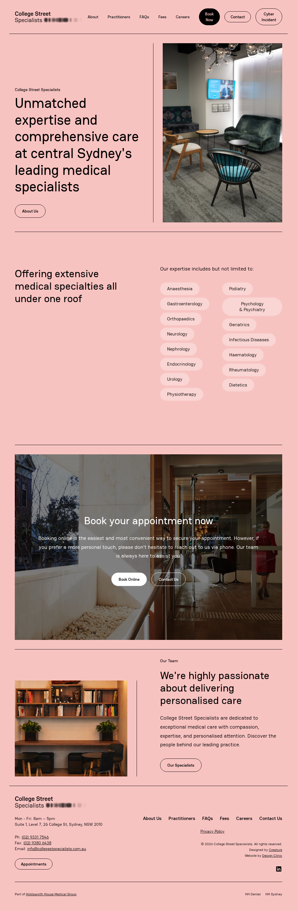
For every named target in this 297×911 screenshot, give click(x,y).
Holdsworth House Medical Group (51, 894)
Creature (275, 850)
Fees (162, 16)
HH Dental (253, 894)
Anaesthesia (180, 289)
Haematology (243, 355)
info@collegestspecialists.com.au (56, 848)
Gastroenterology (184, 304)
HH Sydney (273, 894)
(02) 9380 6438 (37, 842)
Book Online (129, 579)
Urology (174, 379)
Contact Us (168, 579)
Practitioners (119, 16)
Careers (183, 16)
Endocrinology (181, 364)
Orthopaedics (181, 319)
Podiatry (237, 289)
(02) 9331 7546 (35, 837)
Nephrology (178, 349)
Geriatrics (239, 325)
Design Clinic (272, 855)
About (93, 16)
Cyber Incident (269, 16)
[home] (49, 16)
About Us (30, 211)
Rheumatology (244, 370)
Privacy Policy (212, 831)
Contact (238, 16)
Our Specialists (180, 765)
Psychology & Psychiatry (252, 307)
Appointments (33, 864)
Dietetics (238, 385)
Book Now (209, 16)
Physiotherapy (181, 394)
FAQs (144, 16)
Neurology (177, 334)
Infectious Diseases (249, 340)
